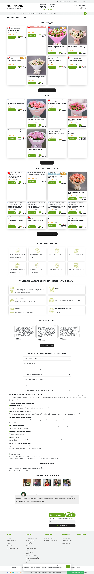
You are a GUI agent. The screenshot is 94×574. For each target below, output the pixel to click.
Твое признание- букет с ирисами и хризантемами (75, 61)
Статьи (54, 13)
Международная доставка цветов (33, 553)
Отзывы (9, 543)
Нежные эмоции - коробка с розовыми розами (76, 221)
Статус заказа (83, 1)
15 (75, 195)
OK (68, 566)
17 (35, 80)
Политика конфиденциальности (12, 548)
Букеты (17, 13)
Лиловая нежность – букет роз (56, 218)
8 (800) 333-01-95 (48, 7)
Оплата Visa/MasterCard (32, 537)
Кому (48, 13)
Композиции (32, 13)
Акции (27, 545)
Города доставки (30, 542)
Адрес (64, 1)
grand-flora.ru (84, 572)
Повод (41, 13)
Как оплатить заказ (67, 542)
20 (15, 179)
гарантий (60, 269)
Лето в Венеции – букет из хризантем (15, 61)
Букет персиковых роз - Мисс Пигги (76, 193)
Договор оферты (11, 540)
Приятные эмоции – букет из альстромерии (76, 207)
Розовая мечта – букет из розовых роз (35, 150)
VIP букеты (21, 567)
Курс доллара (29, 543)
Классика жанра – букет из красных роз (75, 132)
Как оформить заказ (67, 540)
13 (55, 107)
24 (75, 64)
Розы (10, 13)
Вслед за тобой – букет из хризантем (55, 177)
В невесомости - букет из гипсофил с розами (14, 177)
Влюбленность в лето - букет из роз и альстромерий (36, 77)
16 (75, 209)
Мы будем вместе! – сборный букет (15, 221)
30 (15, 64)
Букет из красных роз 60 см (15, 131)
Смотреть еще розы (47, 162)
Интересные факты (82, 537)
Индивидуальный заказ (31, 538)
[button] (75, 572)
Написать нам (66, 538)
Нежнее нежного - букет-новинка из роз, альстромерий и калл (77, 47)
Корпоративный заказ (50, 537)
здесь (71, 518)
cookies (32, 565)
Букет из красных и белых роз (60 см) (16, 104)
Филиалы (9, 545)
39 (35, 122)
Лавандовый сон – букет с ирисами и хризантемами (15, 207)
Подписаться (63, 525)
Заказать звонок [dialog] (47, 9)
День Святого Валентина (74, 567)
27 (55, 50)
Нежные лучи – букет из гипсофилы (54, 61)
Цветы (24, 13)
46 (35, 32)
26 (75, 50)
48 (55, 64)
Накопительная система (32, 547)
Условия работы (48, 538)
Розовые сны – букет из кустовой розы (74, 120)
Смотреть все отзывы (47, 345)
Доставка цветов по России (31, 549)
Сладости (13, 567)
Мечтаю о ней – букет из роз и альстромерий (56, 47)
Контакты (58, 1)
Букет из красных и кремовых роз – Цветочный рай (36, 207)
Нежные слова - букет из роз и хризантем (36, 221)
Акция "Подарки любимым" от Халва (32, 559)
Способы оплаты (30, 540)
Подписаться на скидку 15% (33, 557)
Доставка (75, 1)
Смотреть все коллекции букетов (47, 234)
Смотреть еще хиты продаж (47, 90)
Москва (84, 5)
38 (35, 209)
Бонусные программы (31, 555)
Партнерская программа (51, 540)
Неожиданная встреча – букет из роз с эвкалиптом (57, 104)
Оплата (69, 1)
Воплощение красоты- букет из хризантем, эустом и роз (56, 207)
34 (15, 107)
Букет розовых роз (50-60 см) (36, 119)
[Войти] (85, 8)
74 (15, 34)
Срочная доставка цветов (33, 562)
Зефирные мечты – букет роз (36, 29)
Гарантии (9, 542)
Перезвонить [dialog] (65, 537)
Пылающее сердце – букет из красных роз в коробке (56, 134)
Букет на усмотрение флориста (36, 174)
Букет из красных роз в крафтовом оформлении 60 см (16, 31)
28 (35, 178)
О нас (8, 537)
